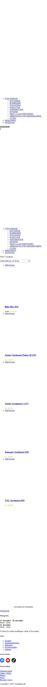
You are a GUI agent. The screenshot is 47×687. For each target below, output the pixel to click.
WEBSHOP (4, 611)
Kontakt (8, 641)
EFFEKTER (10, 123)
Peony (2, 678)
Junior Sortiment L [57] (16, 403)
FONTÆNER (15, 105)
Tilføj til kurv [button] (10, 265)
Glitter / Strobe (5, 673)
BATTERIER (15, 101)
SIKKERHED (10, 120)
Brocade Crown (6, 680)
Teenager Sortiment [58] (17, 452)
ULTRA (13, 118)
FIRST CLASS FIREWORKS (21, 114)
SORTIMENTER (16, 109)
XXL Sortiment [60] (14, 500)
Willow (3, 675)
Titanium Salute (6, 671)
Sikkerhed (9, 645)
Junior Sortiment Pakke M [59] (20, 355)
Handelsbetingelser (12, 643)
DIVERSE (14, 112)
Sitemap (8, 649)
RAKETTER (15, 107)
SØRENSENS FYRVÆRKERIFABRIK (25, 116)
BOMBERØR (15, 103)
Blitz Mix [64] (11, 306)
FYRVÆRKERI (11, 99)
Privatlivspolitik (11, 647)
